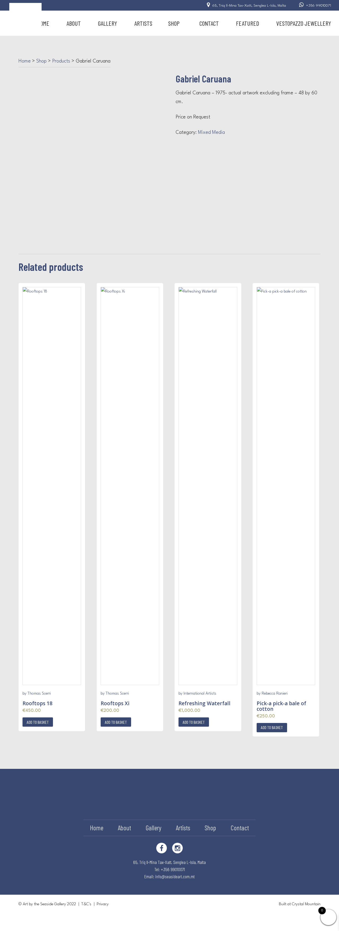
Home (43, 23)
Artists (143, 23)
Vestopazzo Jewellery (303, 23)
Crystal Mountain (306, 904)
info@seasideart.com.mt (175, 876)
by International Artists (197, 694)
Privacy (103, 904)
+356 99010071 (318, 5)
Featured (247, 23)
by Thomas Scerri (37, 694)
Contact (209, 23)
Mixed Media (211, 132)
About (73, 23)
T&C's (86, 904)
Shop (174, 23)
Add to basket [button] (38, 722)
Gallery (107, 23)
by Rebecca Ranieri (272, 694)
